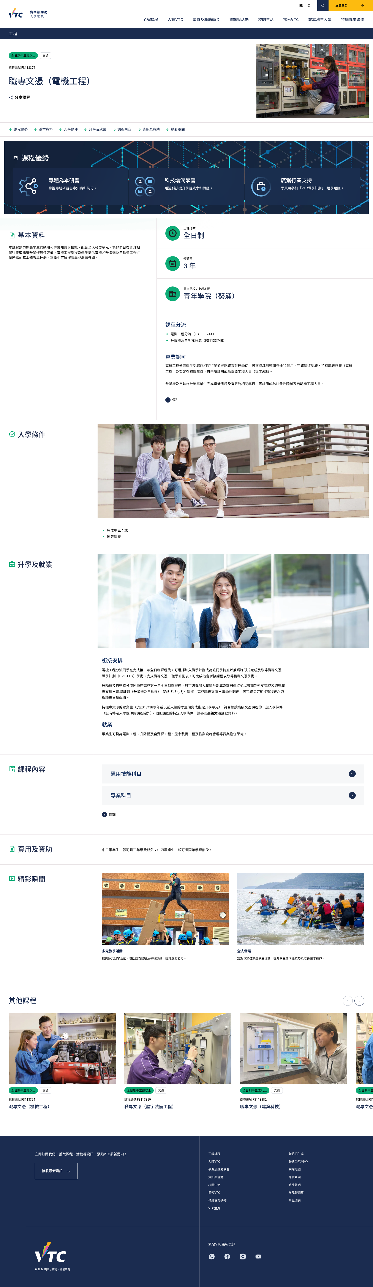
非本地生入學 (320, 19)
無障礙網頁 (296, 1192)
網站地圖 (295, 1169)
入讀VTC (175, 19)
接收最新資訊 (52, 1171)
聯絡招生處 (296, 1154)
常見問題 (295, 1200)
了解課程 (150, 19)
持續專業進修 (352, 19)
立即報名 (341, 5)
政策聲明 (295, 1185)
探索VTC (291, 19)
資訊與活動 (239, 19)
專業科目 (121, 796)
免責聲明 (295, 1177)
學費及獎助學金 (206, 19)
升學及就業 (97, 129)
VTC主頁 (214, 1208)
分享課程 (22, 97)
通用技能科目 (126, 774)
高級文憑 (214, 713)
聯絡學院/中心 (298, 1161)
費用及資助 (151, 129)
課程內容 (124, 129)
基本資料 (46, 129)
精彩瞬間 (178, 129)
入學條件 (71, 129)
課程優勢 (21, 129)
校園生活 (266, 19)
